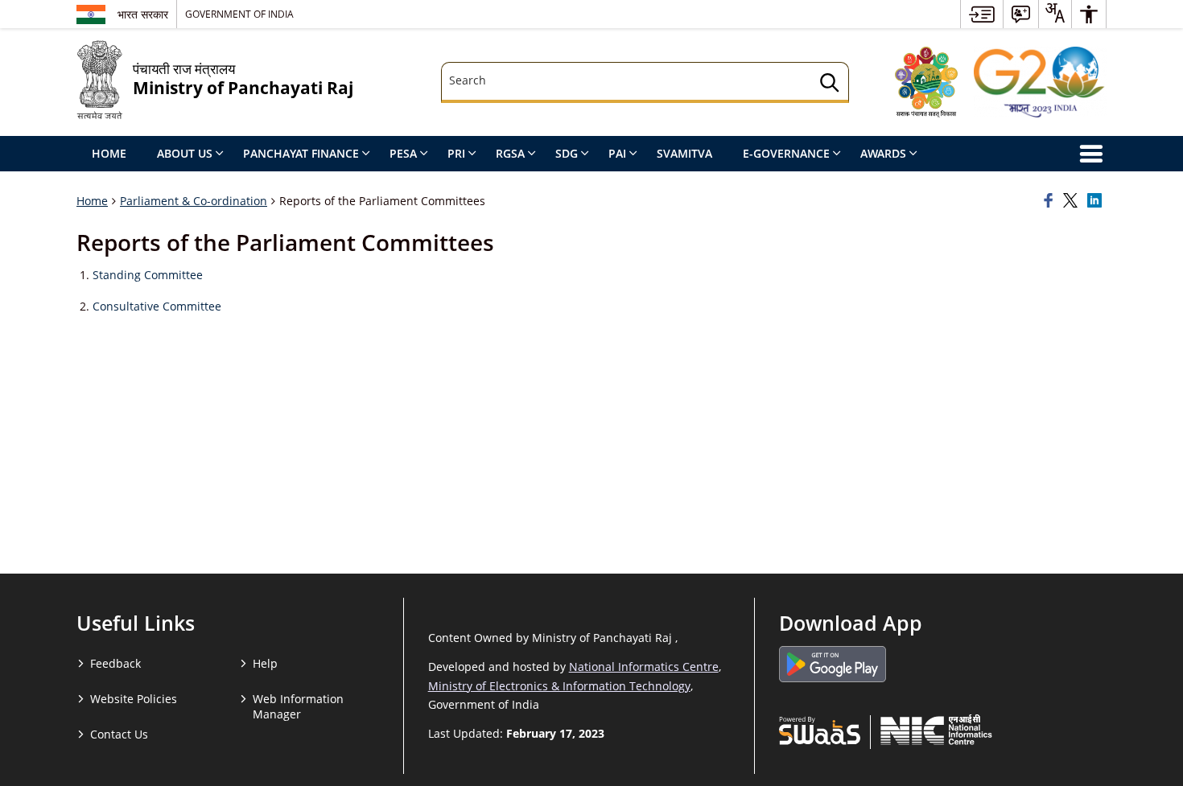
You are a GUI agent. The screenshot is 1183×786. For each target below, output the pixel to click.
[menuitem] (982, 14)
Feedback (115, 663)
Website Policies (133, 698)
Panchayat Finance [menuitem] (301, 153)
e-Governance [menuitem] (786, 153)
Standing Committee (148, 274)
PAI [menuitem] (617, 153)
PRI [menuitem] (456, 153)
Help (265, 663)
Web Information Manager (298, 706)
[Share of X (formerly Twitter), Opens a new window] (1072, 201)
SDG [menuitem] (566, 153)
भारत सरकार (142, 14)
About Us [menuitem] (184, 153)
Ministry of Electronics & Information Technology (559, 685)
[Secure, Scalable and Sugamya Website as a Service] (819, 729)
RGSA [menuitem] (510, 153)
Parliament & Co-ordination (193, 200)
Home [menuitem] (109, 153)
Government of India (239, 13)
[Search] (829, 85)
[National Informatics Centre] (936, 729)
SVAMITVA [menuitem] (684, 153)
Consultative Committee (157, 306)
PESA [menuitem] (403, 153)
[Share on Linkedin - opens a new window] (1097, 201)
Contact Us (119, 734)
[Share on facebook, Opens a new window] (1051, 201)
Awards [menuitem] (883, 153)
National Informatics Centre (644, 666)
